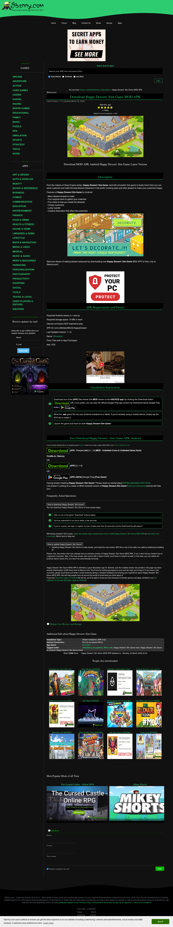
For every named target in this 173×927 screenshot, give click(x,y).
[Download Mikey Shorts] (140, 803)
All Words (68, 76)
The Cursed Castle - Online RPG (77, 784)
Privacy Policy (85, 902)
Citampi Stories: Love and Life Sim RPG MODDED (148, 669)
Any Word (79, 76)
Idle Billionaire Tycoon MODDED (148, 700)
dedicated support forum (69, 902)
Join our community (137, 485)
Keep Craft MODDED (148, 732)
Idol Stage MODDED (91, 700)
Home (53, 23)
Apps (120, 23)
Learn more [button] (48, 923)
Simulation (58, 336)
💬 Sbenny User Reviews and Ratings (64, 623)
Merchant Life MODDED (61, 732)
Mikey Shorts (140, 784)
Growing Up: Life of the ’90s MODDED (61, 669)
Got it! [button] (160, 922)
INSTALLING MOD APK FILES (136, 482)
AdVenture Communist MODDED (61, 700)
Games (109, 23)
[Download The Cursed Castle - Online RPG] (77, 803)
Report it (82, 445)
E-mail (49, 846)
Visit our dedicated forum (121, 445)
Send (160, 869)
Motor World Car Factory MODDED (119, 700)
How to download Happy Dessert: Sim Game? (66, 504)
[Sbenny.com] (22, 5)
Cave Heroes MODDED (90, 669)
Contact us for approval (122, 902)
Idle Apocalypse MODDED (119, 732)
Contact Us (86, 23)
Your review (51, 856)
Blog (74, 23)
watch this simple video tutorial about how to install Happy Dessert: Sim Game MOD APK (109, 533)
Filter (158, 81)
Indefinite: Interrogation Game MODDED (119, 669)
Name (49, 835)
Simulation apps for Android (66, 577)
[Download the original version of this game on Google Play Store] (58, 476)
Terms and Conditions (142, 902)
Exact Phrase (56, 76)
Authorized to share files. (102, 902)
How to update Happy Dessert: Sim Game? (65, 544)
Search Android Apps (105, 66)
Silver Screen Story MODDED (91, 732)
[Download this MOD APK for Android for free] (58, 450)
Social (98, 23)
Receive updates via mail (59, 869)
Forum (64, 23)
